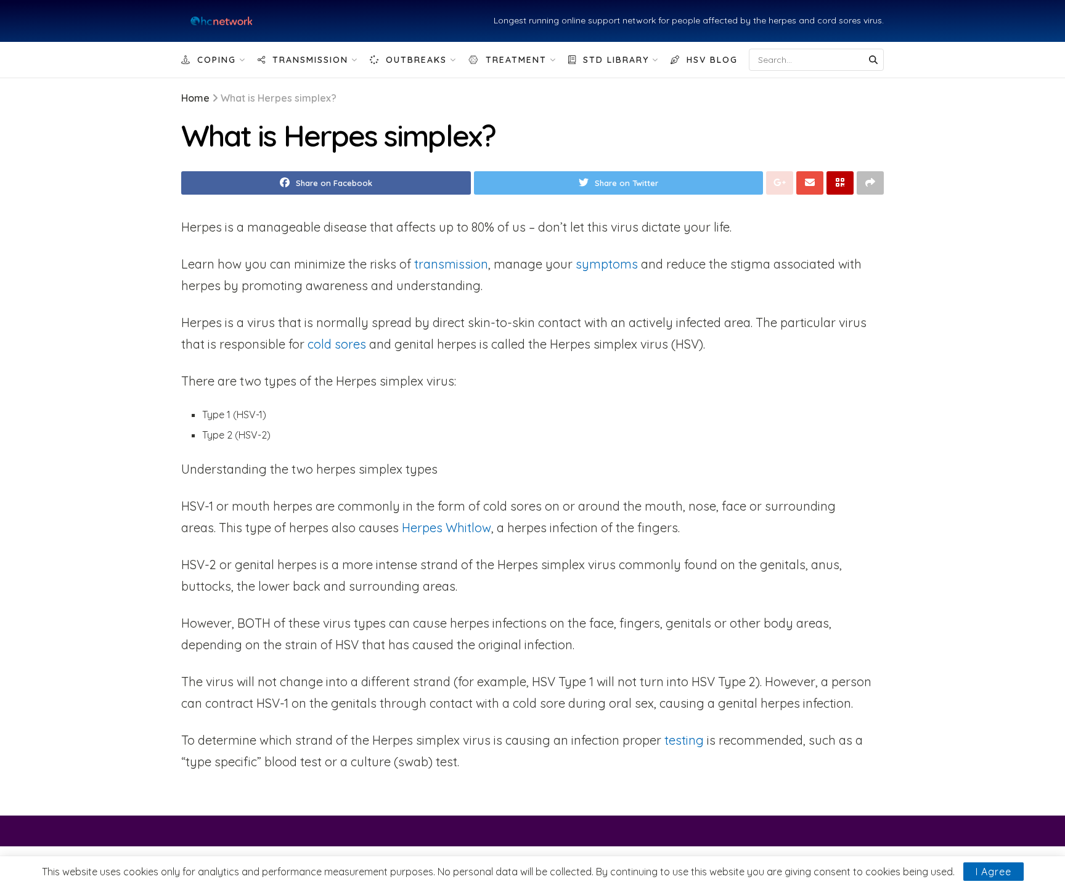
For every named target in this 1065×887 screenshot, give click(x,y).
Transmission (310, 59)
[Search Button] (873, 60)
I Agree (993, 871)
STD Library (616, 59)
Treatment (516, 59)
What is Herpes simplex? (279, 98)
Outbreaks (416, 59)
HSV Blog (712, 59)
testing (684, 740)
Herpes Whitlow (446, 527)
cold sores (337, 344)
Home (195, 98)
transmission (451, 264)
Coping (216, 59)
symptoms (607, 264)
